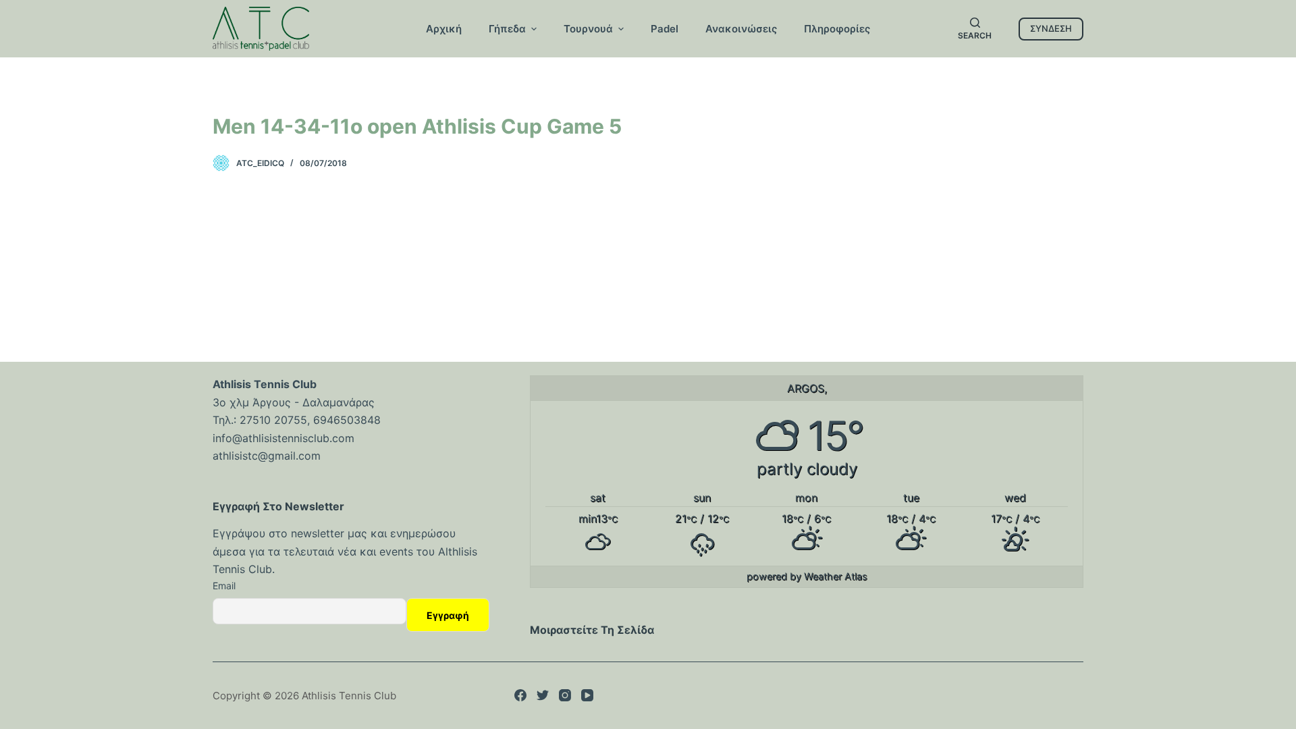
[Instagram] (565, 695)
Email (224, 585)
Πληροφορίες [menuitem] (837, 28)
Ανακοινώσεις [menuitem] (741, 28)
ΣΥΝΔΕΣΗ (1051, 28)
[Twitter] (543, 695)
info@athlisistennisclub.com (283, 438)
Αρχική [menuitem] (444, 28)
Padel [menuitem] (664, 28)
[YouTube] (587, 695)
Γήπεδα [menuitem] (507, 28)
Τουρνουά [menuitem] (588, 28)
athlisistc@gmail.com (267, 455)
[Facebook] (520, 695)
